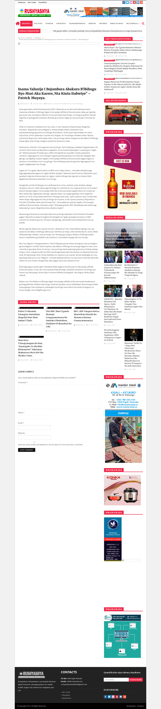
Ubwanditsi (25, 104)
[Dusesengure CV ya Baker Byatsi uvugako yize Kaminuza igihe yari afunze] (134, 291)
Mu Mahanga (78, 104)
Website (21, 433)
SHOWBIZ (103, 23)
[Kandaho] (103, 12)
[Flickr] (130, 2)
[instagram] (137, 2)
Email (21, 423)
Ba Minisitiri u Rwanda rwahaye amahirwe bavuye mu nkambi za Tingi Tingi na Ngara (134, 270)
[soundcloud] (141, 2)
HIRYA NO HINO (116, 23)
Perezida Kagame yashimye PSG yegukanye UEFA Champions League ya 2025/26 (112, 335)
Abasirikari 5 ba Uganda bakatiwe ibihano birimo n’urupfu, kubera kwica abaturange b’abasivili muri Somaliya (123, 50)
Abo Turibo (32, 2)
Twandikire (42, 2)
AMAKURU (26, 23)
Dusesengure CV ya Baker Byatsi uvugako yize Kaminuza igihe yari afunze (133, 304)
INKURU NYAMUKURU (63, 104)
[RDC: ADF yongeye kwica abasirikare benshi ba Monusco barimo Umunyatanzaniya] (86, 308)
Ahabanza (22, 2)
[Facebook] (123, 2)
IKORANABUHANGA (77, 23)
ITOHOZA (49, 23)
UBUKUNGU (61, 23)
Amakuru (50, 104)
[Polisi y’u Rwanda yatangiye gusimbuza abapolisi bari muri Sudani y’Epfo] (31, 308)
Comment (23, 382)
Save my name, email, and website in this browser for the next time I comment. (50, 444)
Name (21, 412)
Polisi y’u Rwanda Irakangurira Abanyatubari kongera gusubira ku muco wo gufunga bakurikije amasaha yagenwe (123, 237)
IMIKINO (92, 23)
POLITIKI (38, 23)
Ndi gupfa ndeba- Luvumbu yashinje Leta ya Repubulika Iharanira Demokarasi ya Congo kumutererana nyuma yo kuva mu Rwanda (92, 31)
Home (17, 23)
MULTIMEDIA (132, 23)
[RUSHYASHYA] (34, 12)
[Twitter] (127, 2)
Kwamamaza (66, 698)
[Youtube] (134, 2)
